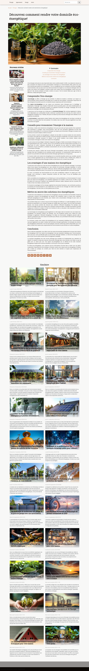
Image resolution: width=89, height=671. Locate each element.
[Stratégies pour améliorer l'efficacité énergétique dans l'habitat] (62, 375)
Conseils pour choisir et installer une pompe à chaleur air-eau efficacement (63, 317)
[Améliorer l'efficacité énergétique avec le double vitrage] (16, 141)
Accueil (9, 8)
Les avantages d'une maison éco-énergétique (54, 74)
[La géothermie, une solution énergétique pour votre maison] (62, 537)
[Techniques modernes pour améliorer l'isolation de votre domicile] (27, 472)
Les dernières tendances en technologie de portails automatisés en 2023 (62, 512)
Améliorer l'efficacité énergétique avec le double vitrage (16, 148)
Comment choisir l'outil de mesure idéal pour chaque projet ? (17, 128)
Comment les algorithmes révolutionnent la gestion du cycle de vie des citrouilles (27, 447)
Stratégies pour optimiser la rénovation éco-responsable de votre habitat (63, 349)
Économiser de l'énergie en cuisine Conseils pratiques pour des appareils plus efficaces (62, 284)
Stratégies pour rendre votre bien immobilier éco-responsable (23, 382)
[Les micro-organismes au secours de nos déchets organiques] (27, 537)
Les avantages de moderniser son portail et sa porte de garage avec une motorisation (26, 512)
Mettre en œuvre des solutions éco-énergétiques (54, 76)
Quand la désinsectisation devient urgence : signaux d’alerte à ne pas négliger (16, 106)
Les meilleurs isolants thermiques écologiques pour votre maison (23, 643)
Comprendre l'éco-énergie (53, 70)
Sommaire (54, 68)
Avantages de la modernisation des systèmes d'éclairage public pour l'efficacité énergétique (62, 448)
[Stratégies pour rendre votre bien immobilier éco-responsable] (27, 375)
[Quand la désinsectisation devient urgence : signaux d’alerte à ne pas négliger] (16, 97)
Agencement (19, 2)
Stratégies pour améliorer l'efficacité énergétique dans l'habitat (60, 382)
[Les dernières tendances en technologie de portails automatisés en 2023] (62, 505)
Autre (32, 2)
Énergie (11, 2)
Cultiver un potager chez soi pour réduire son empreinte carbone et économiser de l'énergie (26, 318)
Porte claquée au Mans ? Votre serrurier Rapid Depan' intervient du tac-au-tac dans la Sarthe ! (17, 82)
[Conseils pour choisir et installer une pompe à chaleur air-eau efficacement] (62, 309)
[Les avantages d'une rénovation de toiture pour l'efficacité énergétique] (62, 407)
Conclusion (53, 78)
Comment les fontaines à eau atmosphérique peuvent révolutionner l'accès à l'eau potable (25, 416)
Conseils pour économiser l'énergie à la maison (53, 72)
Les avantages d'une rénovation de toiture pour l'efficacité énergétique (62, 415)
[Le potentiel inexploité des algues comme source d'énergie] (27, 570)
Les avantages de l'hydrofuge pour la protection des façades (60, 480)
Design (26, 2)
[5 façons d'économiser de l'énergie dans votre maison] (27, 603)
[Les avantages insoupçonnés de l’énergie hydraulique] (62, 603)
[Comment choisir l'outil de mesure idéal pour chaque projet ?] (16, 121)
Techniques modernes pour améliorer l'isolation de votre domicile (24, 480)
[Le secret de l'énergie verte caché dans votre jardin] (62, 635)
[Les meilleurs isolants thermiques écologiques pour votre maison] (27, 635)
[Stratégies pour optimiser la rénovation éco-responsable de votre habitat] (62, 342)
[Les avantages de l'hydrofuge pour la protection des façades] (62, 472)
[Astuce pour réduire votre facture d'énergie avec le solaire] (62, 570)
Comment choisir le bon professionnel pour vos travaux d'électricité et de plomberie (26, 349)
